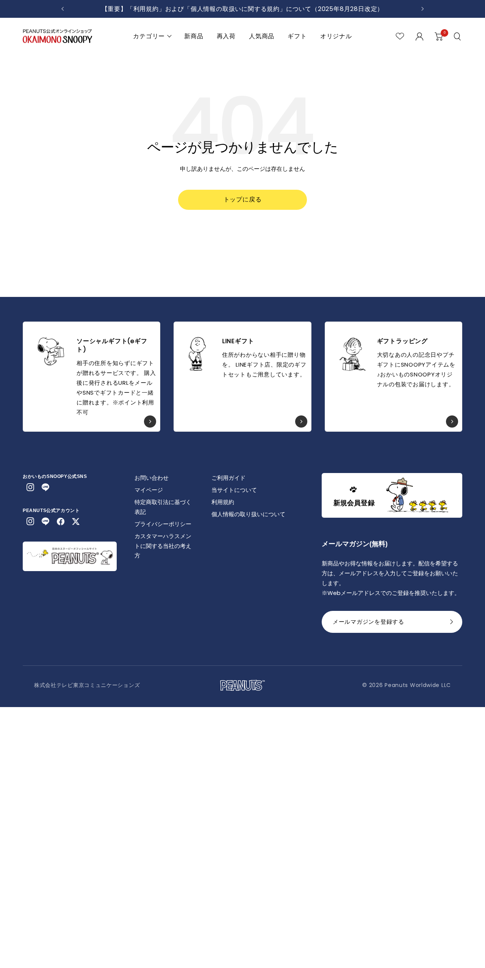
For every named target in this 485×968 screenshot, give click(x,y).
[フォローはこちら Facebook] (60, 521)
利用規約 (222, 502)
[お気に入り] (400, 36)
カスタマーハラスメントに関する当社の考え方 (163, 546)
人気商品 (261, 36)
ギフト (297, 36)
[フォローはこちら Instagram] (30, 487)
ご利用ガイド (228, 478)
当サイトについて (234, 490)
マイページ (149, 490)
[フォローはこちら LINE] (45, 487)
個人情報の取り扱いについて (248, 514)
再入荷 (226, 36)
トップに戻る (243, 199)
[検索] (458, 36)
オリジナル (336, 36)
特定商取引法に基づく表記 (163, 507)
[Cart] (439, 36)
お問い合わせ (152, 478)
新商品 (193, 36)
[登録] (451, 624)
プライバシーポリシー (163, 524)
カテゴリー (149, 36)
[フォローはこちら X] (75, 521)
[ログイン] (419, 36)
